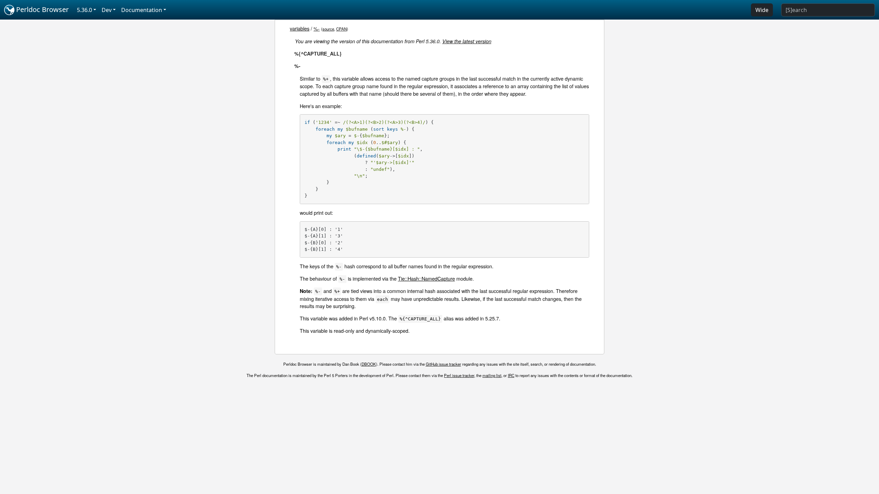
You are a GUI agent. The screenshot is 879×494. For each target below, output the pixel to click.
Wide (761, 10)
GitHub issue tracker (443, 364)
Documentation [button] (141, 10)
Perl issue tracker (459, 375)
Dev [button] (107, 10)
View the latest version (466, 41)
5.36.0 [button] (84, 10)
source (328, 29)
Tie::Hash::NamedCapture (426, 278)
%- (316, 28)
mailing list (491, 375)
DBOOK (369, 364)
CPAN (341, 29)
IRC (511, 375)
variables (299, 28)
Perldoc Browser (41, 9)
